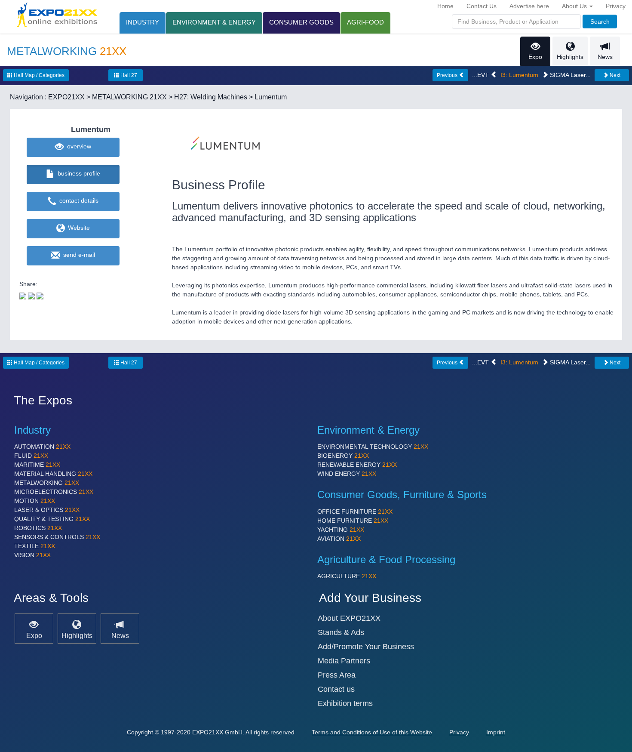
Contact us (336, 689)
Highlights (570, 56)
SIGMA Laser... (569, 74)
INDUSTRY (142, 22)
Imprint (495, 732)
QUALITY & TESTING (52, 518)
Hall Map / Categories (38, 75)
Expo (535, 56)
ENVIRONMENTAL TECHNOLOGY (372, 446)
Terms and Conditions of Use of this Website (372, 732)
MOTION (34, 500)
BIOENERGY (343, 455)
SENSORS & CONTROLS (57, 536)
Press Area (337, 675)
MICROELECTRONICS (53, 491)
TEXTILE (34, 545)
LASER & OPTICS (47, 509)
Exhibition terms (345, 703)
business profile (77, 173)
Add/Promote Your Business (366, 646)
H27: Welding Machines (210, 97)
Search (600, 21)
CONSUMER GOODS (301, 22)
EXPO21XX (66, 97)
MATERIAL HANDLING (53, 473)
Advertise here (529, 6)
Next (614, 75)
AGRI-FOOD (365, 22)
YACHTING (340, 529)
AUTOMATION (42, 446)
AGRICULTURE (346, 576)
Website (77, 227)
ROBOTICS (38, 527)
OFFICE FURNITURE (355, 511)
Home (445, 6)
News (605, 56)
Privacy (616, 6)
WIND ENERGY (346, 473)
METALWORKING (46, 482)
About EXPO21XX (349, 618)
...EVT (481, 74)
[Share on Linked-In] (40, 295)
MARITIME (37, 464)
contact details (77, 200)
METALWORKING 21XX (129, 97)
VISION (32, 555)
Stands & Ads (341, 632)
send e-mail (77, 254)
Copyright (140, 732)
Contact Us (481, 6)
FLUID (31, 455)
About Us (575, 6)
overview (77, 146)
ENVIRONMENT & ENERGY (214, 22)
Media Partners (344, 660)
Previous (448, 75)
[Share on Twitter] (22, 295)
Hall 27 (128, 75)
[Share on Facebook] (31, 295)
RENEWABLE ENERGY (357, 464)
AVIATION (339, 538)
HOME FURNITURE (352, 520)
